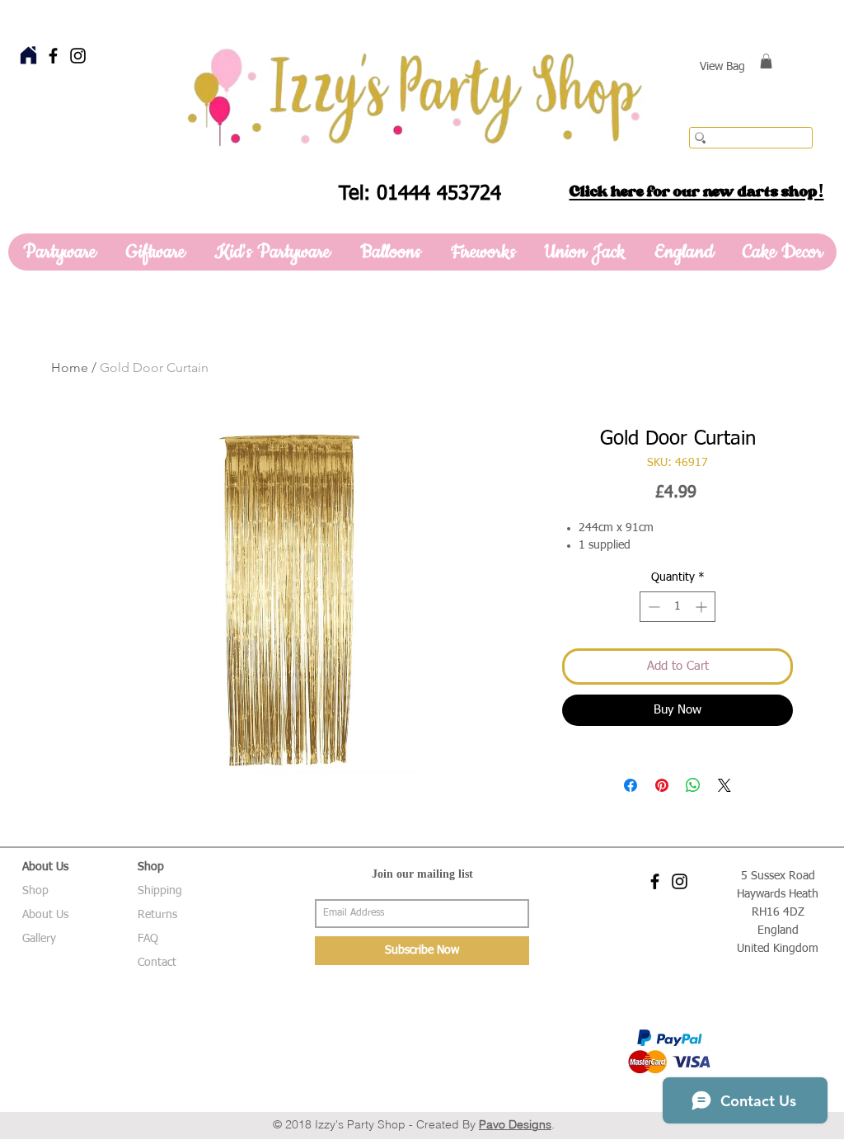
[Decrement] (652, 606)
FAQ (148, 939)
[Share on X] (724, 785)
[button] (766, 61)
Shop (35, 891)
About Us (45, 915)
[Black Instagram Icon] (78, 55)
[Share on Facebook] (630, 785)
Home (69, 367)
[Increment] (702, 606)
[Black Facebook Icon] (53, 55)
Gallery (39, 939)
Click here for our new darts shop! (697, 191)
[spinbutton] (677, 606)
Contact (157, 962)
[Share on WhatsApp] (693, 785)
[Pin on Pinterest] (662, 785)
